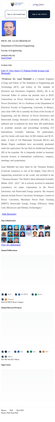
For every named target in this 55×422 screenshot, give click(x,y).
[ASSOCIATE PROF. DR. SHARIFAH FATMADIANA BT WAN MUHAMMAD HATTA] (17, 230)
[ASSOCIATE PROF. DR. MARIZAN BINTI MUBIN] (23, 236)
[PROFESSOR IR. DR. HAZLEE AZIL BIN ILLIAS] (35, 236)
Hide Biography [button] (9, 214)
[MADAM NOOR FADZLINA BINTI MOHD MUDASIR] (29, 236)
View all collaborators (11, 245)
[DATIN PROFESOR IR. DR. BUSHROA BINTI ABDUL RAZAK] (17, 236)
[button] (6, 73)
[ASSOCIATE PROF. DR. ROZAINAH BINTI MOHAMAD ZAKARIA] (41, 236)
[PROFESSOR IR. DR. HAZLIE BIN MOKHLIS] (29, 230)
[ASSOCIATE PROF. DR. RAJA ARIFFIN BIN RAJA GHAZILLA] (17, 242)
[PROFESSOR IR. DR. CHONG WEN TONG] (4, 230)
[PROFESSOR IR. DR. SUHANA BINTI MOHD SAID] (4, 236)
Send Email (6, 58)
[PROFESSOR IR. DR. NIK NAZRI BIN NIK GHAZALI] (4, 242)
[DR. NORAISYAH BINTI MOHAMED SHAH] (10, 242)
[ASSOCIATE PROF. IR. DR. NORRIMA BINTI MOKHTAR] (23, 230)
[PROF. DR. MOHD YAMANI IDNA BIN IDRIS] (10, 236)
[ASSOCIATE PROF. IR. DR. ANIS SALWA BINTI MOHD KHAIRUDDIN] (47, 236)
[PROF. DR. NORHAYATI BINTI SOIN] (10, 230)
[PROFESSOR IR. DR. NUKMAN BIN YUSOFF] (47, 230)
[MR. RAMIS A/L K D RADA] (35, 230)
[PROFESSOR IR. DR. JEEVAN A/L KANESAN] (41, 230)
